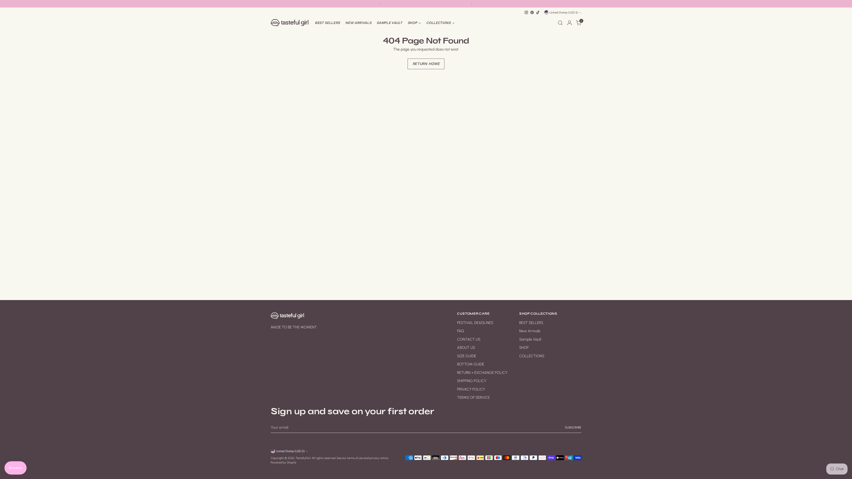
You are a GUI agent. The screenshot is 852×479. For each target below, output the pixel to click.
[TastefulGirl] (289, 23)
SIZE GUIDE (466, 356)
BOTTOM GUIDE (470, 364)
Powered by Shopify (283, 462)
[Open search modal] (560, 22)
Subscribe (573, 427)
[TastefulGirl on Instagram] (526, 12)
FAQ (460, 331)
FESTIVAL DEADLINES (475, 322)
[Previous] (380, 4)
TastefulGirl (303, 458)
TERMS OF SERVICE (473, 397)
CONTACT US (468, 339)
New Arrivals (529, 331)
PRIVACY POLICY (471, 389)
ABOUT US (466, 347)
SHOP (524, 347)
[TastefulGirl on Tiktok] (538, 12)
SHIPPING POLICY (471, 381)
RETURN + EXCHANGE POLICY (482, 372)
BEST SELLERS (531, 322)
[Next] (472, 4)
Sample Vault (530, 339)
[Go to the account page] (569, 22)
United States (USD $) (564, 12)
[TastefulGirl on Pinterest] (532, 12)
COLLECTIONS (531, 356)
